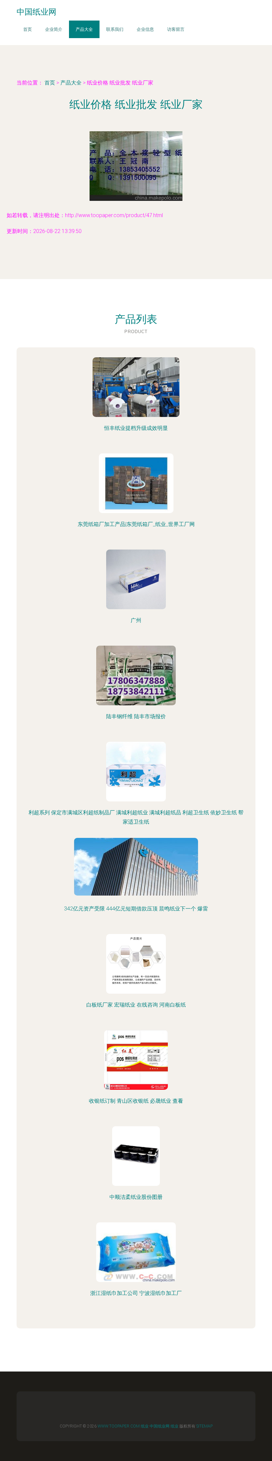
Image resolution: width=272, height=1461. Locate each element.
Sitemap (204, 1426)
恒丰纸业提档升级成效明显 (136, 428)
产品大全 (84, 29)
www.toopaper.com (119, 1426)
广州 (136, 620)
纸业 (145, 1426)
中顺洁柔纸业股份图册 (136, 1197)
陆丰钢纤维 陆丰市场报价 (136, 716)
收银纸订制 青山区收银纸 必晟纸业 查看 (136, 1101)
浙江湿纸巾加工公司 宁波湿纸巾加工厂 (136, 1293)
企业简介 (53, 29)
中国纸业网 (160, 1426)
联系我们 (114, 29)
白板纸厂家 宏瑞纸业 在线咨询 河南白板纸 (136, 1005)
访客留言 (175, 29)
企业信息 (145, 29)
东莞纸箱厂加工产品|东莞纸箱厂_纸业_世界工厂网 (136, 524)
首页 (27, 29)
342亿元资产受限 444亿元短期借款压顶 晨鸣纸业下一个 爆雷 (136, 909)
